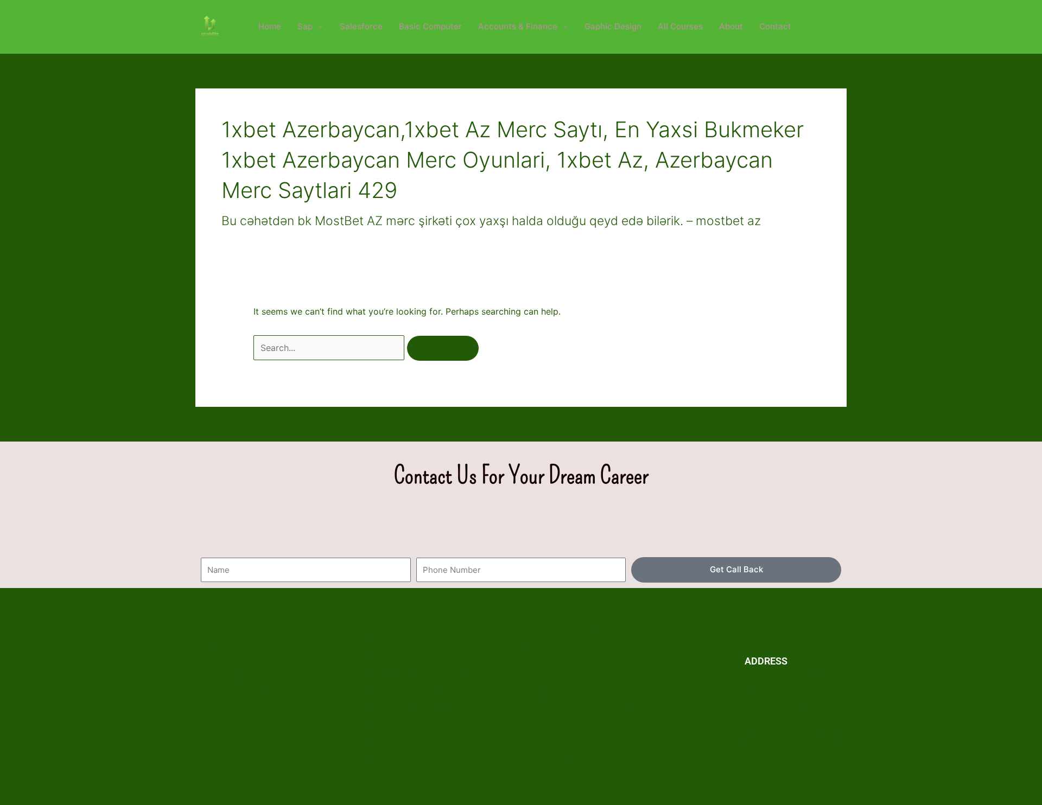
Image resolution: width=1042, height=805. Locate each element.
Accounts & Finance (517, 26)
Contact (775, 26)
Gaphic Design (612, 26)
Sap (305, 26)
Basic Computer (430, 26)
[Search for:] (330, 347)
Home (269, 26)
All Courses (680, 26)
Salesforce (361, 26)
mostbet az (728, 220)
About (731, 26)
